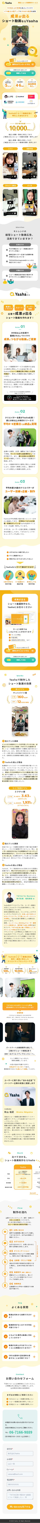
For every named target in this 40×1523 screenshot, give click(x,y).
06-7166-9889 (20, 1432)
